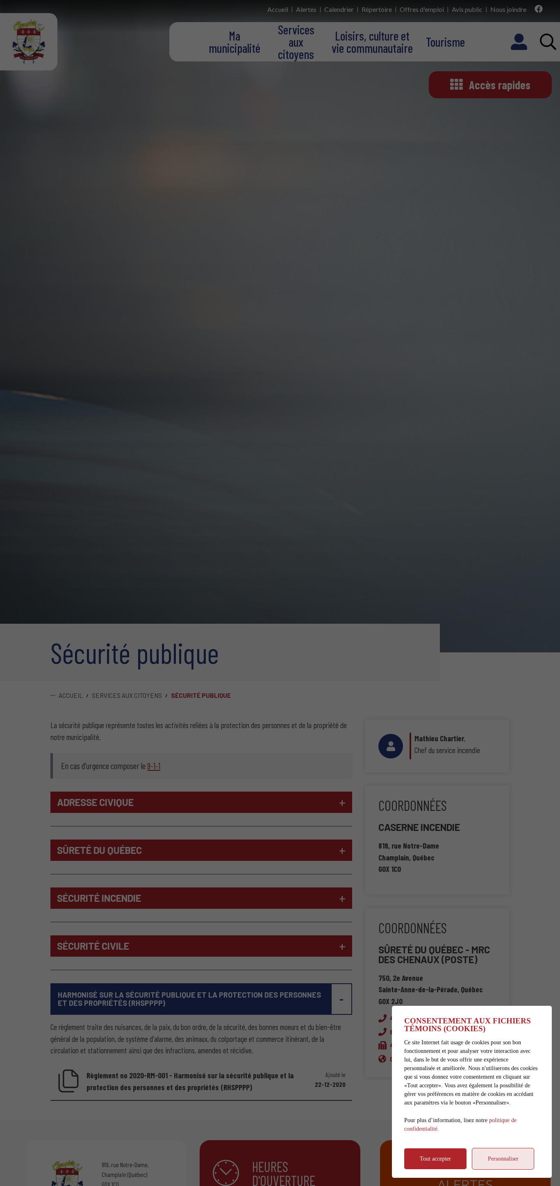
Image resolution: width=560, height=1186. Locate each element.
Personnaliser (503, 1159)
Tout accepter (435, 1159)
